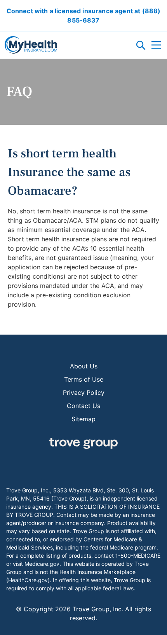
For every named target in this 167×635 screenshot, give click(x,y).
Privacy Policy (83, 392)
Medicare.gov (41, 563)
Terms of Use (83, 379)
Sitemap (83, 419)
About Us (83, 366)
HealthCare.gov (28, 580)
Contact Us (83, 406)
